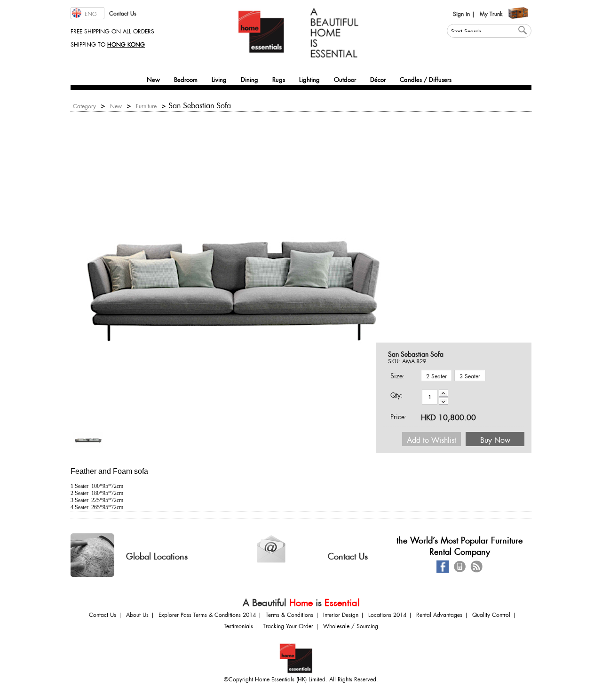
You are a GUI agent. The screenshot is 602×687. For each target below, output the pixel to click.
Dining (249, 78)
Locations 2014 (387, 613)
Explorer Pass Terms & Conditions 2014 (207, 613)
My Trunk (491, 13)
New (153, 78)
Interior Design (340, 613)
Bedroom (186, 78)
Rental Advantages (439, 613)
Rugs (278, 78)
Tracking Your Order (288, 625)
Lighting (309, 78)
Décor (378, 78)
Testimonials (238, 625)
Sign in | (464, 13)
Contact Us (122, 12)
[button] (87, 13)
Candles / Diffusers (426, 78)
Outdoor (345, 78)
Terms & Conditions (289, 613)
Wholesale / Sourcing (350, 625)
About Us (137, 613)
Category (84, 105)
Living (219, 78)
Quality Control (491, 613)
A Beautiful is (301, 601)
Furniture (146, 105)
